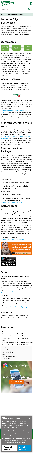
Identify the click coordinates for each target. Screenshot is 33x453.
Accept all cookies (8, 448)
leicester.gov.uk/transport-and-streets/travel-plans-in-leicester (16, 308)
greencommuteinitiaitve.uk (8, 292)
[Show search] (29, 9)
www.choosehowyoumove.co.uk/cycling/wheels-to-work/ (15, 112)
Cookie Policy (14, 427)
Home (2, 15)
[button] (31, 3)
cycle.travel (27, 136)
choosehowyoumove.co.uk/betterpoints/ (12, 239)
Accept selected (29, 418)
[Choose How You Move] (14, 3)
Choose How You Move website (14, 136)
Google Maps (4, 138)
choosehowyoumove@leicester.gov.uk (12, 202)
